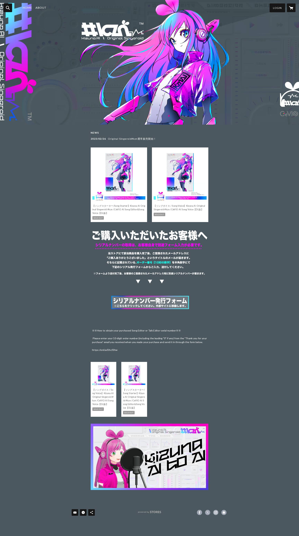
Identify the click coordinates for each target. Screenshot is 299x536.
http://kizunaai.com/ (223, 512)
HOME (27, 7)
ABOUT (40, 7)
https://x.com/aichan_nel (207, 512)
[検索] (7, 7)
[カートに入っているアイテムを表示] (291, 7)
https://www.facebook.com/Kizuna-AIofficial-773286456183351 (199, 512)
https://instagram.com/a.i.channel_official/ (215, 512)
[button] (277, 7)
